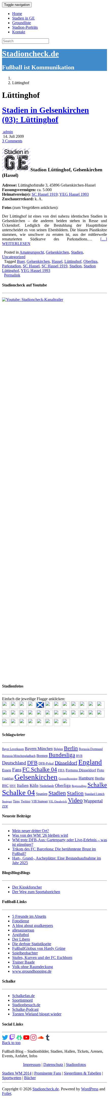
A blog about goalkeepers (32, 925)
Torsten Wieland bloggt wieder (36, 1014)
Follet (6, 1093)
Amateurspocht (32, 252)
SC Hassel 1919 (45, 194)
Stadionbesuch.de (26, 1005)
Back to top (11, 1043)
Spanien (41, 794)
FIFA (61, 770)
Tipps (16, 801)
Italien (23, 785)
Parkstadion (11, 266)
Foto (100, 770)
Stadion (75, 266)
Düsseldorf (66, 763)
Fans (16, 769)
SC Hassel (31, 266)
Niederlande (47, 786)
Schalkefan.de (23, 996)
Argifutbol (20, 935)
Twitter (25, 801)
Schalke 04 (18, 792)
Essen (6, 770)
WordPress (89, 1089)
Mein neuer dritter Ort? (30, 831)
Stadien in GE (23, 18)
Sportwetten (11, 1078)
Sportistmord (22, 1000)
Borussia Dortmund (91, 749)
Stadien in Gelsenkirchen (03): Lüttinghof (45, 114)
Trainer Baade (23, 962)
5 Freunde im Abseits (29, 916)
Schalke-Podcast (25, 1009)
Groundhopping (68, 778)
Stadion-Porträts (25, 27)
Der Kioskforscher (27, 887)
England (90, 762)
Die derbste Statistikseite (31, 944)
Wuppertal (93, 800)
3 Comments (12, 141)
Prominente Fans (47, 1073)
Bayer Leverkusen (13, 749)
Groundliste (21, 23)
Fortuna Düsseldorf (81, 770)
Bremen (42, 756)
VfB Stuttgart (39, 801)
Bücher (30, 1078)
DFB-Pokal (46, 763)
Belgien (58, 749)
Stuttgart (7, 801)
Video (75, 800)
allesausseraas (23, 930)
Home (17, 13)
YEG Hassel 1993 (74, 194)
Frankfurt (7, 778)
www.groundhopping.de (31, 971)
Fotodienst (20, 921)
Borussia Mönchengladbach (18, 756)
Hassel (57, 261)
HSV (13, 786)
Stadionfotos (76, 1064)
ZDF (5, 806)
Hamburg (86, 778)
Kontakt (18, 32)
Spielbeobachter (25, 953)
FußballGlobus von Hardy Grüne (38, 948)
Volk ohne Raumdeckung (32, 967)
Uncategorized (13, 257)
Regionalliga (79, 786)
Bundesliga (62, 755)
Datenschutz (53, 1064)
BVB (79, 756)
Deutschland (14, 763)
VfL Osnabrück (58, 801)
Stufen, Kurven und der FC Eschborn (42, 957)
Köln (34, 785)
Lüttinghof (72, 261)
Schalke (97, 784)
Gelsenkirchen (57, 252)
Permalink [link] (12, 275)
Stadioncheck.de (30, 53)
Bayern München (39, 748)
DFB (32, 763)
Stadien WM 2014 (16, 1073)
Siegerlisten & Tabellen (82, 1073)
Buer (21, 261)
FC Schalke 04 (39, 769)
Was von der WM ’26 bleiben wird (40, 835)
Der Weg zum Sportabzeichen (36, 892)
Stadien (77, 252)
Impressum (32, 1064)
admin (7, 132)
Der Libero (21, 939)
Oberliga (90, 261)
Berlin (71, 748)
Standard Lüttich (94, 794)
